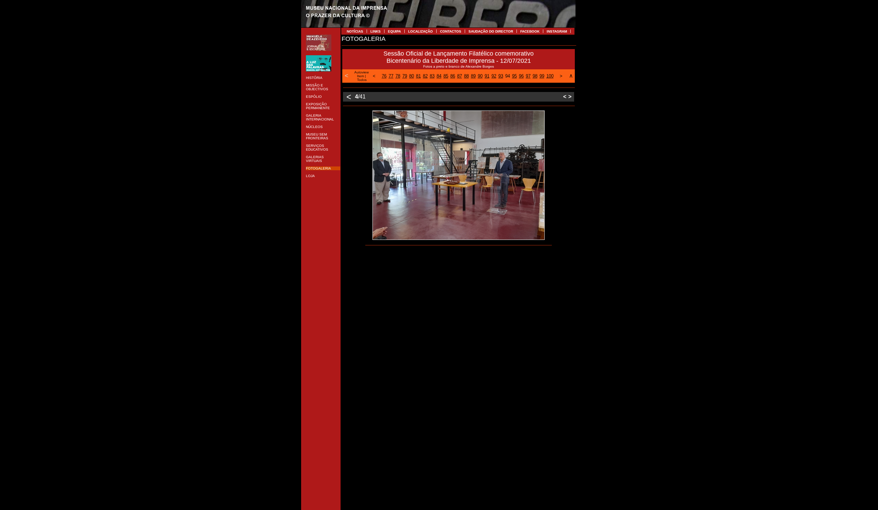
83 (432, 76)
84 (439, 76)
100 (550, 76)
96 (521, 76)
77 (391, 76)
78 (397, 76)
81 (418, 76)
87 (459, 76)
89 (473, 76)
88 (466, 76)
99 (541, 76)
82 (425, 76)
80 (411, 76)
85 (445, 76)
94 (507, 76)
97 (528, 76)
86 (452, 76)
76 (384, 76)
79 (404, 76)
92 (493, 76)
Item (360, 76)
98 (535, 76)
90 (480, 76)
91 (487, 76)
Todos (362, 80)
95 (514, 76)
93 (500, 76)
